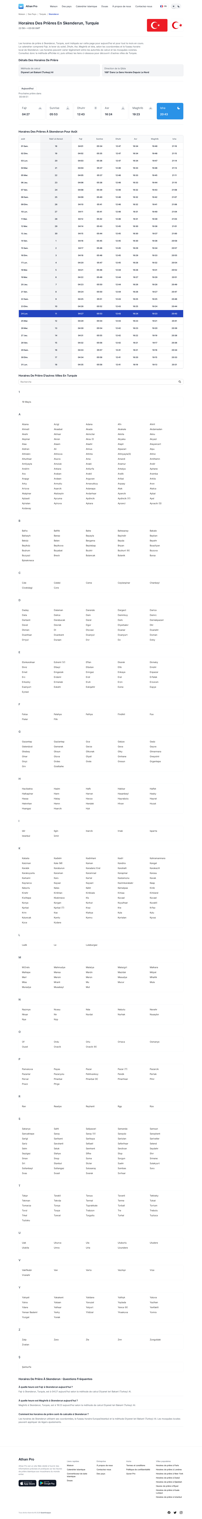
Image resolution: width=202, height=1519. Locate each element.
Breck (57, 555)
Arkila (153, 478)
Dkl (151, 625)
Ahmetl (25, 429)
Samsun (154, 1128)
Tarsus (89, 1195)
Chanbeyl (155, 582)
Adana (89, 424)
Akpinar (26, 439)
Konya (25, 902)
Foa (151, 714)
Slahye (57, 1153)
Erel (120, 677)
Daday (25, 610)
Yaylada (122, 1302)
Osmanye (154, 1041)
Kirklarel (154, 892)
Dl (55, 630)
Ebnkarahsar (28, 662)
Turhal (121, 1215)
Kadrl (120, 858)
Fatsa (25, 714)
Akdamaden (156, 429)
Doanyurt (123, 634)
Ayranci (121, 503)
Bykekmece (28, 560)
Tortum (153, 1205)
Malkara (154, 967)
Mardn (89, 972)
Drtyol (25, 639)
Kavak (153, 878)
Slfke (88, 1153)
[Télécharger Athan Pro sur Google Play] (47, 1483)
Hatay (57, 798)
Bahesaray (123, 530)
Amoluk (58, 463)
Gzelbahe (59, 766)
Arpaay (121, 483)
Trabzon (90, 1210)
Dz (119, 639)
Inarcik (89, 830)
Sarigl (25, 1138)
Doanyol (90, 634)
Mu (87, 982)
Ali (55, 449)
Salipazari (91, 1128)
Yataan (57, 1302)
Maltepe (26, 972)
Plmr (152, 1079)
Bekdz (25, 540)
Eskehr (57, 687)
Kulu (152, 912)
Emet (24, 672)
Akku (152, 434)
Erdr (88, 677)
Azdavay (26, 508)
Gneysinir (154, 756)
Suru (152, 1168)
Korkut (89, 902)
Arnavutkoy (92, 483)
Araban (57, 473)
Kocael (153, 897)
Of (23, 1041)
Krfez (152, 907)
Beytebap (91, 545)
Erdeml (57, 677)
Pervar (25, 1079)
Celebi (57, 582)
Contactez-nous (143, 6)
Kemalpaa (123, 888)
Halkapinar (27, 793)
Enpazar (154, 672)
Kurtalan (122, 917)
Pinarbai (58, 1079)
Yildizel (89, 1312)
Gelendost (27, 746)
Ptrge (57, 1084)
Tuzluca (154, 1215)
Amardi (121, 458)
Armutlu (58, 483)
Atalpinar (26, 493)
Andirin (25, 468)
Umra (57, 1247)
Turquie (42, 14)
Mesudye (122, 977)
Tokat (153, 1200)
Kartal (89, 878)
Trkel (24, 1215)
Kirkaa (121, 892)
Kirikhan (58, 892)
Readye (58, 1106)
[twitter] (175, 1512)
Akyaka (121, 439)
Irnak (120, 830)
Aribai (121, 478)
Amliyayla (27, 463)
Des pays (66, 6)
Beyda (121, 540)
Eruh (88, 682)
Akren (57, 439)
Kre (119, 907)
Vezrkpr (122, 1270)
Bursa (153, 555)
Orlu (88, 1041)
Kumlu (57, 917)
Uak (24, 1242)
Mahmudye (59, 967)
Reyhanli (90, 1106)
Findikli (121, 714)
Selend (153, 1143)
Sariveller (154, 1138)
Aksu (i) (90, 439)
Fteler (25, 719)
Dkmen (25, 630)
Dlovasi (90, 630)
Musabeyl (59, 987)
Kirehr (25, 892)
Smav (25, 1158)
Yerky (57, 1312)
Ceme (89, 582)
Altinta (89, 454)
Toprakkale (91, 1205)
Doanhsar (27, 634)
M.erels (26, 967)
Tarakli (57, 1195)
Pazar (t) (122, 1069)
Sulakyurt (155, 1163)
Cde (24, 582)
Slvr (152, 1153)
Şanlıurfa (26, 1367)
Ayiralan (26, 503)
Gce (88, 741)
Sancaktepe (28, 1133)
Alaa (24, 444)
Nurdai (89, 1014)
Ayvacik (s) (156, 503)
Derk (120, 620)
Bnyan (121, 545)
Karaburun (59, 868)
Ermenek (58, 682)
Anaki (89, 463)
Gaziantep (59, 741)
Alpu (152, 449)
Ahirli (152, 424)
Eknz (24, 667)
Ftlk (56, 719)
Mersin (57, 977)
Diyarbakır (123, 625)
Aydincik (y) (124, 498)
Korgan (57, 902)
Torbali (121, 1205)
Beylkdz (26, 545)
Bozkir (89, 550)
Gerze (89, 746)
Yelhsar (57, 1307)
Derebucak (59, 620)
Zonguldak (155, 1339)
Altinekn (26, 454)
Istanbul (26, 835)
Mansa (57, 972)
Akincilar (90, 434)
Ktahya (89, 912)
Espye (153, 687)
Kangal (153, 863)
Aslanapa (90, 488)
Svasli (57, 1173)
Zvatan (25, 1344)
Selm (24, 1148)
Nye (24, 1019)
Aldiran (25, 449)
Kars (56, 878)
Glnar (24, 756)
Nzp (56, 1019)
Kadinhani (91, 858)
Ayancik (122, 493)
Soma (89, 1158)
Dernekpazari (157, 620)
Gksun (57, 751)
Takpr (25, 1195)
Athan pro (31, 6)
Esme (120, 687)
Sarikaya (90, 1138)
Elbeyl (57, 667)
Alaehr (89, 444)
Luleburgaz (91, 945)
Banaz (57, 535)
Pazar (89, 1069)
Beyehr (153, 540)
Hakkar (121, 788)
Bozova (154, 550)
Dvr (88, 639)
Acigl (56, 424)
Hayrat (153, 798)
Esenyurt (26, 687)
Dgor (88, 625)
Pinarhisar (123, 1079)
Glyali (89, 756)
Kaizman (26, 863)
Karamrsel (91, 873)
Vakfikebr (27, 1270)
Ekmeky (154, 662)
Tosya (57, 1210)
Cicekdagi (27, 587)
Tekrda (57, 1200)
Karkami (26, 878)
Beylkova (58, 545)
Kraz (88, 907)
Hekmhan (27, 803)
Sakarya (26, 1128)
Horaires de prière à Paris (167, 1465)
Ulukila (25, 1247)
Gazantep (27, 741)
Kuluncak (26, 917)
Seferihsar (123, 1143)
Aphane (154, 468)
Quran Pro (130, 1473)
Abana (25, 424)
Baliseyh (26, 535)
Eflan (88, 662)
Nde (88, 1009)
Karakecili (155, 868)
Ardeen (57, 478)
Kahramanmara (157, 858)
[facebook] (169, 1512)
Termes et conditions (135, 1465)
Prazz (25, 1084)
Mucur (121, 982)
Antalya (122, 468)
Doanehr (154, 630)
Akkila (121, 434)
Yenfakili (154, 1307)
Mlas (24, 982)
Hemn (57, 803)
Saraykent (155, 1133)
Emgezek (58, 672)
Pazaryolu (59, 1074)
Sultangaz (59, 1168)
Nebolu (121, 1009)
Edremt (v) (59, 662)
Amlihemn (155, 458)
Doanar (121, 630)
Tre (119, 1210)
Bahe (88, 530)
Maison (53, 6)
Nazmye (26, 1009)
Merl (24, 977)
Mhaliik (153, 977)
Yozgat (25, 1317)
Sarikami (58, 1138)
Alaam (57, 444)
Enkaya (121, 672)
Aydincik (90, 498)
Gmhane (122, 756)
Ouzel (25, 1046)
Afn (119, 424)
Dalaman (58, 610)
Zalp (24, 1339)
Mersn (89, 977)
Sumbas (122, 1168)
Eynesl (25, 691)
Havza (89, 798)
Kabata (25, 858)
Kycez (153, 917)
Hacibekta (27, 788)
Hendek (90, 803)
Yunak (57, 1317)
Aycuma (58, 498)
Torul (24, 1210)
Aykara (89, 503)
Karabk (25, 868)
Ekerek (121, 662)
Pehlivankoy (92, 1074)
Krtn (24, 912)
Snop (56, 1158)
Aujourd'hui (27, 88)
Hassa (25, 798)
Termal (89, 1200)
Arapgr (25, 478)
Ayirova (58, 503)
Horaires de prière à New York (169, 1473)
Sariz (24, 1143)
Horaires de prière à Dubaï (168, 1478)
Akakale (122, 429)
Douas (104, 6)
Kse (56, 912)
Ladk (24, 945)
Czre (56, 587)
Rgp (120, 1106)
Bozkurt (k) (124, 550)
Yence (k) (123, 1307)
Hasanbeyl (123, 793)
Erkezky (26, 682)
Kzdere (57, 922)
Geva (120, 746)
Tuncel (57, 1215)
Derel (88, 620)
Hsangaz (26, 808)
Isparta (153, 830)
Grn (24, 766)
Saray (57, 1133)
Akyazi (153, 439)
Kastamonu (123, 878)
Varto (89, 1270)
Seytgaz (26, 1153)
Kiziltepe (26, 897)
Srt (23, 1163)
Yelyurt (89, 1307)
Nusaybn (154, 1014)
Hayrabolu (123, 798)
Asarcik (58, 488)
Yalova (153, 1297)
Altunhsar (27, 458)
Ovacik (57, 1046)
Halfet (153, 788)
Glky (120, 751)
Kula (120, 912)
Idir (23, 830)
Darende (90, 610)
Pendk (121, 1074)
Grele (88, 761)
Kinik (152, 888)
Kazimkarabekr (125, 883)
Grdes (57, 761)
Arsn (152, 483)
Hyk (88, 808)
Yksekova (123, 1312)
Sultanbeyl (27, 1168)
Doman (153, 634)
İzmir (56, 835)
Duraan (57, 639)
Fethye (89, 714)
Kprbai (25, 907)
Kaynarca (27, 883)
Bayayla (90, 535)
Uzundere (123, 1247)
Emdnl (153, 667)
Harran (89, 793)
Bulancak (90, 555)
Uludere (154, 1242)
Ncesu (57, 1009)
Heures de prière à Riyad (167, 1486)
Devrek (57, 625)
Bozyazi (26, 555)
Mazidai (122, 972)
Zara (56, 1339)
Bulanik (121, 555)
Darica (153, 610)
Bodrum (26, 550)
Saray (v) (91, 1133)
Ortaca (121, 1041)
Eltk (120, 667)
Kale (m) (58, 863)
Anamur (122, 463)
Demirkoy (123, 615)
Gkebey (26, 751)
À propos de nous (121, 6)
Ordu (56, 1041)
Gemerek (58, 746)
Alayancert (155, 444)
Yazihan (154, 1302)
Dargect (122, 610)
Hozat (153, 803)
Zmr (120, 1339)
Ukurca (57, 1242)
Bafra (24, 530)
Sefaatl (89, 1143)
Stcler (89, 1163)
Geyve (153, 746)
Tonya (57, 1205)
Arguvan (90, 478)
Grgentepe (155, 761)
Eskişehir (90, 687)
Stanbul (58, 1163)
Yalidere (90, 1297)
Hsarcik (58, 808)
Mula (152, 982)
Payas (57, 1069)
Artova (25, 488)
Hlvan (121, 803)
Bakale (153, 530)
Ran (24, 1106)
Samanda (122, 1128)
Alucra (57, 458)
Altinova (58, 454)
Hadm (57, 788)
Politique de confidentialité (138, 1469)
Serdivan (122, 1148)
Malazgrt (122, 967)
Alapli (121, 444)
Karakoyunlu (28, 873)
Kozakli (153, 902)
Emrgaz (90, 672)
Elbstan (90, 667)
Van (56, 1270)
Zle (87, 1339)
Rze (152, 1106)
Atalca (153, 488)
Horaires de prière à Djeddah (169, 1482)
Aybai (153, 493)
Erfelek (153, 677)
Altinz (153, 454)
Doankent (59, 634)
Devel (25, 625)
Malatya (90, 967)
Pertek (153, 1074)
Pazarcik (154, 1069)
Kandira (122, 863)
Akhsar (57, 434)
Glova (57, 756)
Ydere (25, 1307)
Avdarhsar (91, 493)
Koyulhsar (123, 902)
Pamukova (27, 1069)
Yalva (25, 1302)
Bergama (90, 540)
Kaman (89, 863)
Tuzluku (26, 1220)
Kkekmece (59, 897)
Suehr (121, 1163)
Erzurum (154, 682)
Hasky (153, 793)
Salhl (56, 1128)
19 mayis (26, 401)
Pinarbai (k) (92, 1079)
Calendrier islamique (86, 6)
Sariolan (122, 1138)
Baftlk (57, 530)
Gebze (121, 741)
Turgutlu (90, 1215)
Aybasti (26, 498)
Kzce (24, 922)
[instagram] (181, 1512)
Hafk (88, 788)
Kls (87, 897)
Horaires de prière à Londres (169, 1469)
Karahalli (122, 868)
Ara (24, 473)
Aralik (121, 473)
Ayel (152, 498)
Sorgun (121, 1158)
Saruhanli (58, 1143)
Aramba (154, 473)
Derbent (26, 620)
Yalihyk (121, 1297)
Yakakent (58, 1297)
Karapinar (123, 873)
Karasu (153, 873)
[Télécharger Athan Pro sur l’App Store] (27, 1483)
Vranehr (26, 1275)
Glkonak (90, 751)
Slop (120, 1153)
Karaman (58, 873)
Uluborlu (122, 1242)
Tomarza (26, 1205)
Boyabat (58, 550)
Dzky (152, 639)
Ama (88, 458)
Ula (87, 1242)
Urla (88, 1247)
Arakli (89, 473)
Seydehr (154, 1148)
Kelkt (88, 888)
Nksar (25, 1014)
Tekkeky (154, 1195)
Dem (88, 615)
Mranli (57, 982)
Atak (120, 488)
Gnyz (24, 761)
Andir (152, 463)
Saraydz (122, 1133)
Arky (24, 483)
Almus (89, 449)
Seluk (57, 1148)
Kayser (57, 883)
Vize (152, 1270)
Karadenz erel (93, 868)
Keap (152, 883)
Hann (56, 793)
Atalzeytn (59, 493)
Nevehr (153, 1009)
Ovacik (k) (91, 1046)
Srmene (154, 1158)
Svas (24, 1173)
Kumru (89, 917)
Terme (121, 1200)
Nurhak (121, 1014)
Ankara (57, 468)
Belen (57, 540)
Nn (55, 1014)
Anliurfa (90, 468)
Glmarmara (155, 751)
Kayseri (89, 883)
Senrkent (90, 1148)
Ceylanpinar (124, 582)
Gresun (121, 761)
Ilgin (56, 830)
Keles (56, 888)
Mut (88, 987)
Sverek (89, 1173)
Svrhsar (122, 1173)
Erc (23, 677)
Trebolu (154, 1210)
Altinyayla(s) (124, 454)
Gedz (152, 741)
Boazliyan (155, 545)
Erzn (120, 682)
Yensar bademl (29, 1312)
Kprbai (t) (59, 907)
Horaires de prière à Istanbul (169, 1497)
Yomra (153, 1312)
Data (24, 615)
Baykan (153, 535)
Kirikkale (90, 892)
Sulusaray (91, 1168)
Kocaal (121, 897)
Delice (57, 615)
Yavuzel (90, 1302)
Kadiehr (58, 858)
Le (55, 945)
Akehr (25, 434)
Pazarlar (26, 1074)
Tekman (26, 1200)
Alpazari (122, 449)
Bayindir (122, 535)
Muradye (26, 987)
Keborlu (26, 888)
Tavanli (121, 1195)
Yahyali (25, 1297)
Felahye (58, 714)
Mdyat (153, 972)
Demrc (153, 615)
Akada (89, 429)
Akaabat (58, 429)
